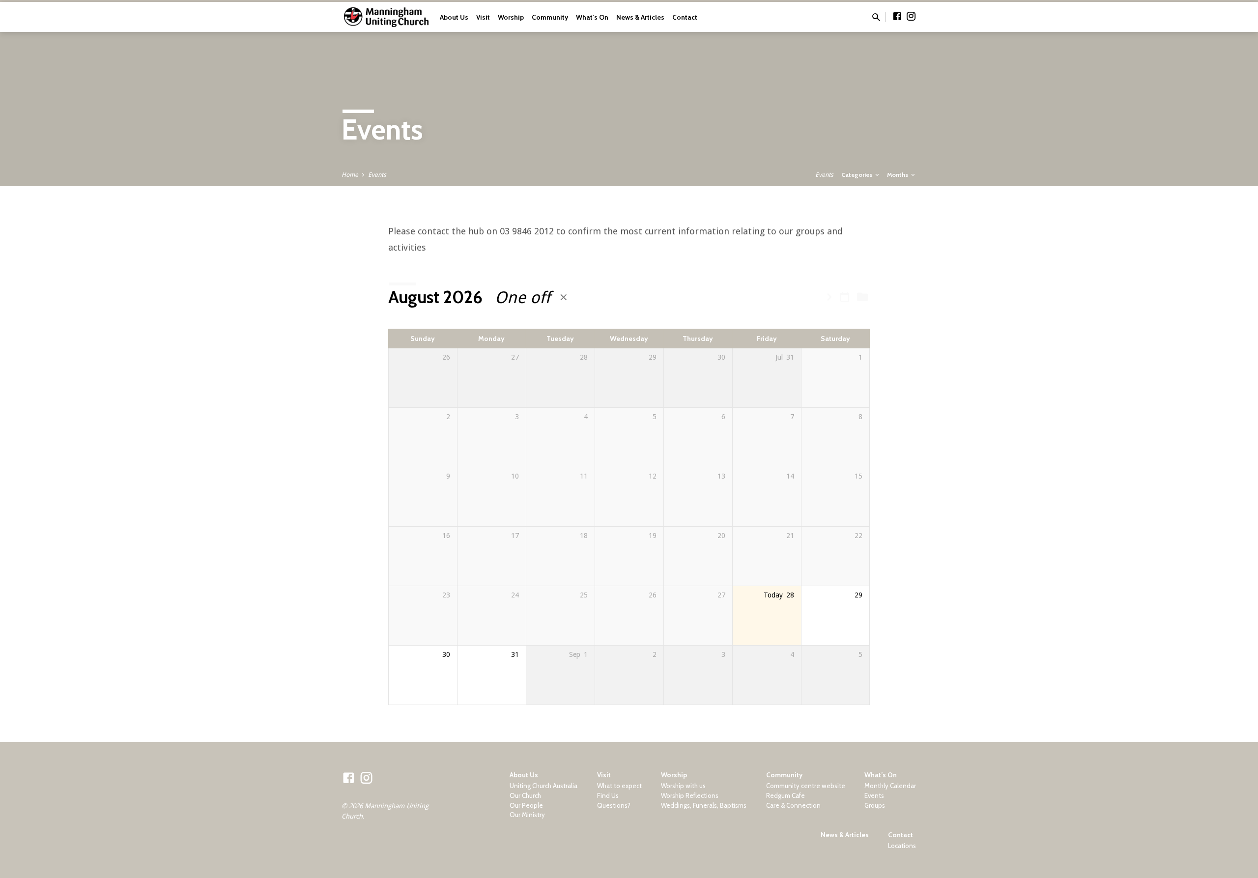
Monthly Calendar (890, 786)
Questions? (613, 805)
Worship (511, 17)
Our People (526, 805)
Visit (483, 17)
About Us (454, 17)
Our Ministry (527, 815)
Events (377, 174)
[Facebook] (897, 16)
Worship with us (683, 786)
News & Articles (640, 17)
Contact (684, 17)
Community (550, 17)
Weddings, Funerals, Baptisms (703, 805)
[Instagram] (911, 16)
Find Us (608, 795)
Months (898, 174)
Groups (874, 805)
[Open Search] (876, 17)
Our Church (525, 795)
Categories (857, 174)
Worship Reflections (689, 795)
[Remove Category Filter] (563, 297)
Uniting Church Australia (543, 786)
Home (350, 174)
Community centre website (805, 786)
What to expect (619, 786)
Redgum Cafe (785, 795)
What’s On (592, 17)
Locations (902, 846)
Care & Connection (793, 805)
